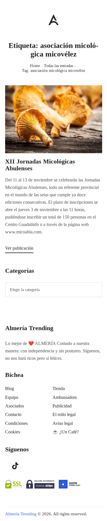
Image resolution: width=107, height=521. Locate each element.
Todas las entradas (58, 66)
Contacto (13, 414)
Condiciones (16, 423)
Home (35, 66)
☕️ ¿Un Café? (66, 431)
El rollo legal (64, 414)
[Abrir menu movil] (7, 19)
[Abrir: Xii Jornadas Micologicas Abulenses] (53, 119)
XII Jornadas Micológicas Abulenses (40, 165)
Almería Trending (21, 514)
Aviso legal (63, 423)
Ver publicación (19, 248)
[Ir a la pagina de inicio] (53, 19)
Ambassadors (65, 397)
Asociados (14, 405)
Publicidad (62, 405)
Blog (9, 388)
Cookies (12, 431)
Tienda (59, 388)
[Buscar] (99, 18)
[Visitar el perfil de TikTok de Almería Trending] (15, 465)
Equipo (11, 397)
